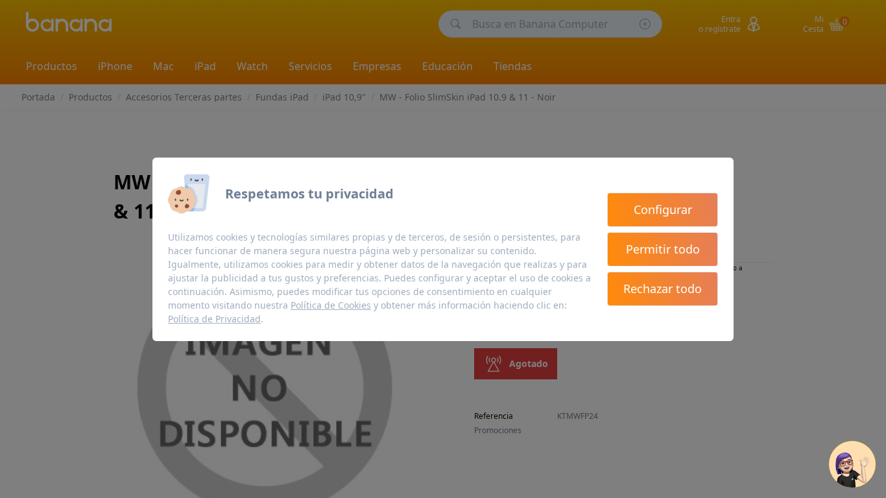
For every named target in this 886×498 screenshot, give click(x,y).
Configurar (663, 209)
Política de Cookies (331, 305)
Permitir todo (663, 249)
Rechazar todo (662, 288)
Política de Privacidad (214, 319)
